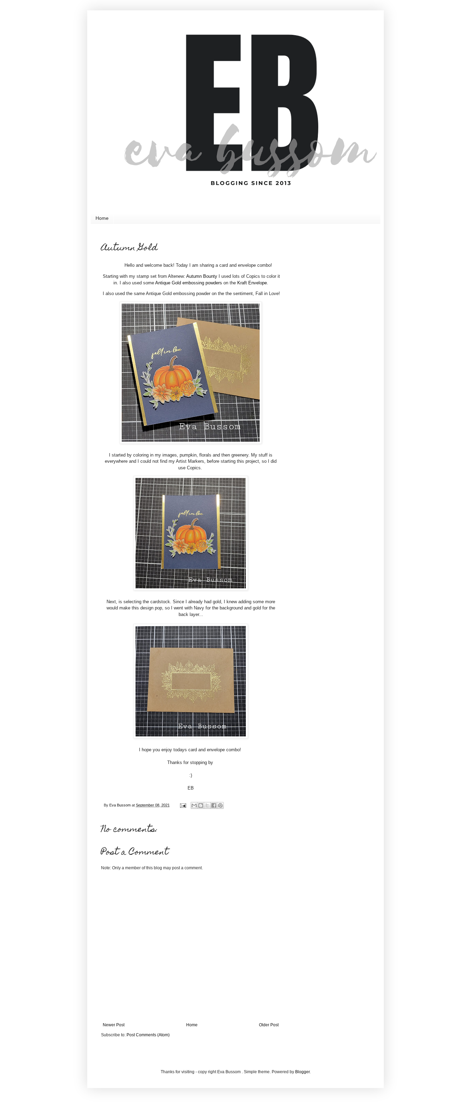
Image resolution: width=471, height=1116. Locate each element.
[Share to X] (207, 805)
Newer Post (113, 1024)
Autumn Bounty (201, 276)
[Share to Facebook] (213, 805)
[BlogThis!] (200, 805)
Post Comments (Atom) (148, 1034)
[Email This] (194, 805)
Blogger (302, 1071)
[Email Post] (182, 805)
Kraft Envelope (252, 282)
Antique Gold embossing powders (188, 282)
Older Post (269, 1024)
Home (102, 218)
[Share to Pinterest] (220, 805)
